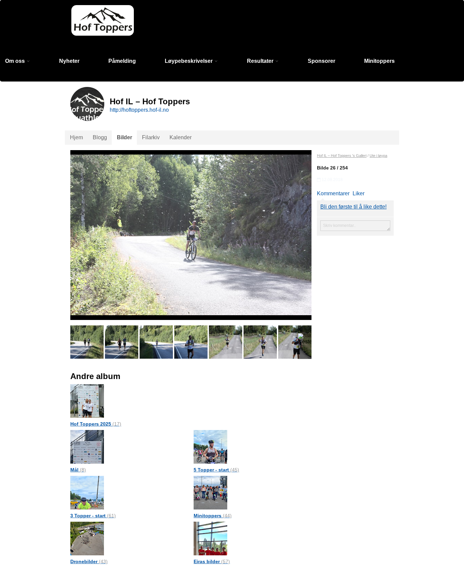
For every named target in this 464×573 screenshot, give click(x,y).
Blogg (100, 137)
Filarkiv (151, 137)
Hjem (76, 137)
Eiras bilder (212, 561)
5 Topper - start (216, 469)
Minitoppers (379, 61)
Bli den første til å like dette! (353, 207)
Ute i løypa (378, 156)
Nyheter (69, 61)
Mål (78, 469)
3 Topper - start (93, 515)
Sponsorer (321, 61)
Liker (358, 193)
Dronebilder (89, 561)
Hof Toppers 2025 (95, 424)
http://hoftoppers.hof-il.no (139, 110)
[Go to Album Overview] (87, 401)
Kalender (180, 137)
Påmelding (122, 61)
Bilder (124, 137)
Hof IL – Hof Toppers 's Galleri (342, 156)
